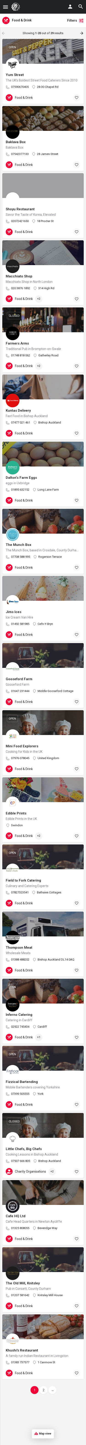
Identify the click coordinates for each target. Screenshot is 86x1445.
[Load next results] (82, 33)
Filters (72, 20)
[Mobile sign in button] (70, 7)
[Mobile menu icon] (5, 7)
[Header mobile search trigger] (81, 7)
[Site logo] (16, 6)
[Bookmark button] (76, 97)
